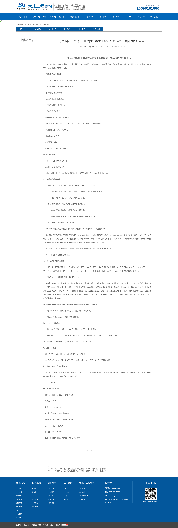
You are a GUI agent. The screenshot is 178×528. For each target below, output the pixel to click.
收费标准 (51, 496)
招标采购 (62, 17)
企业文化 (19, 492)
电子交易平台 (75, 17)
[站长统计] (65, 525)
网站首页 (23, 17)
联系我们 (154, 17)
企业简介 (19, 488)
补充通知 (38, 29)
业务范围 (81, 29)
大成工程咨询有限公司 (91, 47)
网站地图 (58, 525)
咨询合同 (51, 499)
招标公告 (46, 25)
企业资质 (19, 507)
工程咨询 (102, 17)
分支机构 (19, 499)
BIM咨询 (66, 496)
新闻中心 (141, 17)
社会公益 (19, 518)
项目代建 (82, 492)
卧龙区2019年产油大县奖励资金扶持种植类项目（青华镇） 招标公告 (80, 469)
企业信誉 (19, 514)
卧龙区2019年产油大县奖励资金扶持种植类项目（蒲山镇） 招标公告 (80, 471)
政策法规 (128, 17)
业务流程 (67, 29)
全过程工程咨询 (49, 17)
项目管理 (82, 488)
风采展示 (19, 503)
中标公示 (52, 29)
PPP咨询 (66, 492)
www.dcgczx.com (114, 496)
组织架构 (19, 496)
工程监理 (115, 17)
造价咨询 (89, 17)
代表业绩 (96, 29)
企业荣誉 (19, 510)
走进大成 (36, 17)
